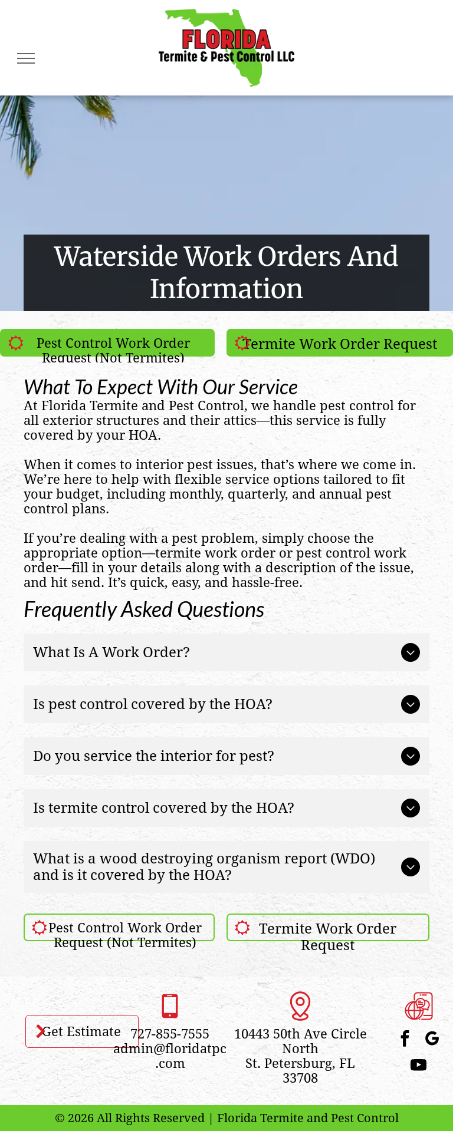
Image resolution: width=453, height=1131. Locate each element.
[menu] (26, 58)
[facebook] (62, 48)
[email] (91, 48)
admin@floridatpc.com (169, 1056)
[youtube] (419, 1066)
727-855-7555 (169, 1034)
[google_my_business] (432, 1040)
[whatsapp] (121, 48)
